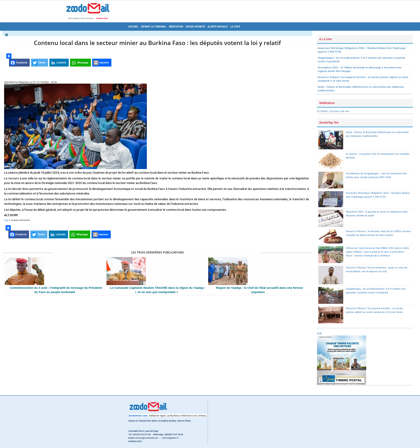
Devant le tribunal (153, 26)
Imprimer (104, 62)
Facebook (21, 62)
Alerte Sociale (218, 26)
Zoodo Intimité (195, 26)
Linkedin (61, 62)
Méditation (176, 26)
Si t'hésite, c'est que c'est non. (333, 111)
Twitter (41, 62)
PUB (319, 334)
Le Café (235, 26)
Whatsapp (82, 62)
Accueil (133, 26)
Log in (7, 220)
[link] (137, 415)
